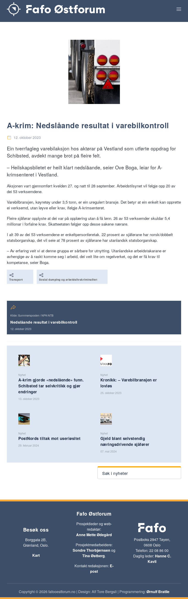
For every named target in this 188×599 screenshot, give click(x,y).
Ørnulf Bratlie (158, 591)
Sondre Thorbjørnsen (91, 550)
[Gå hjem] (56, 9)
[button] (179, 9)
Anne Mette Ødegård (94, 534)
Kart (36, 555)
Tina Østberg (93, 555)
